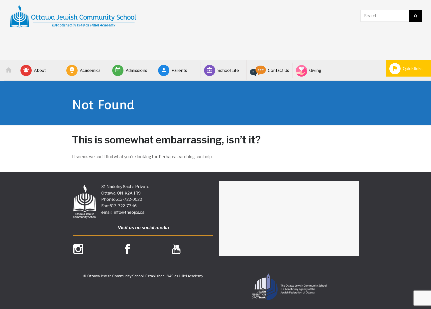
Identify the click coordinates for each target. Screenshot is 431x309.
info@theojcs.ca (129, 212)
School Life (228, 70)
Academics (90, 70)
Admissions (136, 70)
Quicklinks (413, 68)
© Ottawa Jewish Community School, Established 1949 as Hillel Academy (143, 276)
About (40, 70)
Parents (179, 70)
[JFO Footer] (289, 286)
